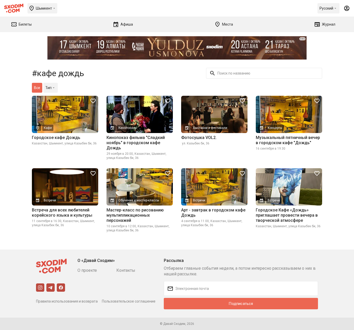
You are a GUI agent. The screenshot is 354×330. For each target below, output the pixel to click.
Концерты (275, 128)
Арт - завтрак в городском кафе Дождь (213, 213)
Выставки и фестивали (210, 128)
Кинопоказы (127, 128)
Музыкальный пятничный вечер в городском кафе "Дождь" (288, 140)
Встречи (50, 200)
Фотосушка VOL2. (199, 137)
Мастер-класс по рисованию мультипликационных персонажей (135, 215)
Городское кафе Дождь (56, 137)
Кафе (48, 128)
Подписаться (241, 303)
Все (37, 88)
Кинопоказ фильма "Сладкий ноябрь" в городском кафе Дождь (136, 142)
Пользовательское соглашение (128, 301)
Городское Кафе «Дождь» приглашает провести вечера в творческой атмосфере (287, 215)
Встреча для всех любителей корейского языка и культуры (62, 213)
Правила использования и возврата (67, 301)
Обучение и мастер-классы (138, 200)
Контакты (125, 270)
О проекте (87, 270)
